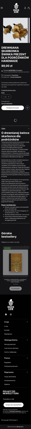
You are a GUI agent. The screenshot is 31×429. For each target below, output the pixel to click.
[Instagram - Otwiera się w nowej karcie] (10, 314)
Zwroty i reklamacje (10, 352)
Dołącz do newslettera (13, 405)
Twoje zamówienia (10, 377)
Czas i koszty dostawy (11, 348)
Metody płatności (10, 344)
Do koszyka (16, 288)
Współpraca (8, 334)
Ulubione (7, 384)
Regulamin (7, 362)
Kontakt (6, 330)
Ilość (3, 93)
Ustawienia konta (9, 380)
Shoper (14, 420)
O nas (6, 326)
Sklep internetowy (14, 426)
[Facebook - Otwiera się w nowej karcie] (6, 314)
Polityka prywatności (11, 366)
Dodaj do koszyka (13, 108)
